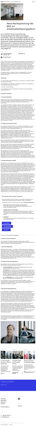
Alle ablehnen (6, 229)
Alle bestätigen (6, 223)
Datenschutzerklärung (29, 202)
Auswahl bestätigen (7, 226)
